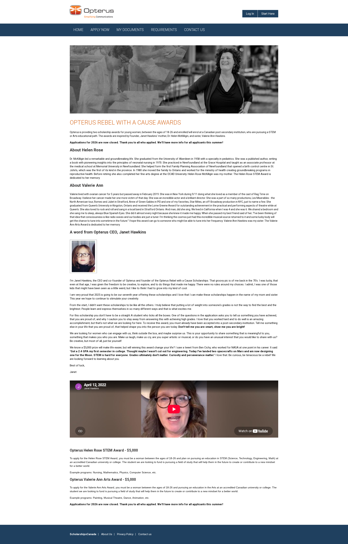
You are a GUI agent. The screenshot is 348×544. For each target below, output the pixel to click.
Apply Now (100, 30)
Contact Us (194, 30)
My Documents (130, 30)
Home (78, 30)
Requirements (164, 30)
